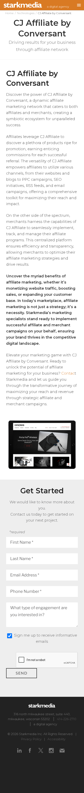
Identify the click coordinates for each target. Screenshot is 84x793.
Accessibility (56, 739)
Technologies (25, 13)
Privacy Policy (31, 739)
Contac (68, 373)
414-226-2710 (66, 719)
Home (9, 13)
